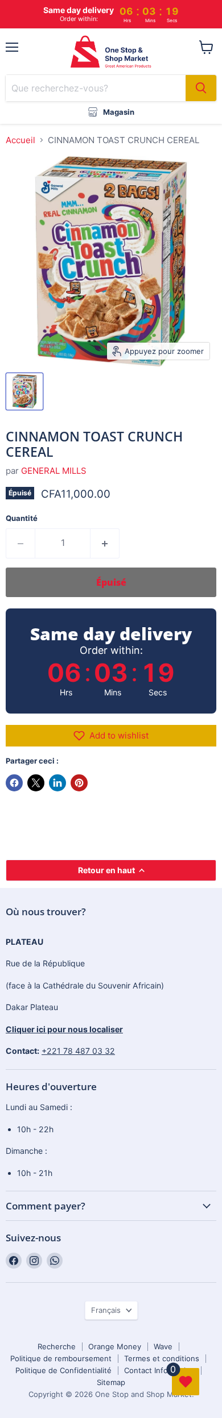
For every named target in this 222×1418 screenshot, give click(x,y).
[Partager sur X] (35, 782)
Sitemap (111, 1382)
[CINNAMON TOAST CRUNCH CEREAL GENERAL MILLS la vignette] (24, 391)
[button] (111, 735)
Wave (163, 1346)
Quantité (22, 518)
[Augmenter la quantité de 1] (105, 543)
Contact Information (159, 1370)
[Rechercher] (201, 88)
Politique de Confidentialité (63, 1370)
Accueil (20, 140)
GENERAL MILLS (54, 470)
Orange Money (114, 1346)
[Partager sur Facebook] (14, 782)
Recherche (57, 1346)
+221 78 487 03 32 (78, 1051)
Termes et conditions (161, 1358)
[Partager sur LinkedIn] (57, 782)
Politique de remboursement (61, 1358)
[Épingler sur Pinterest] (79, 782)
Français (106, 1310)
